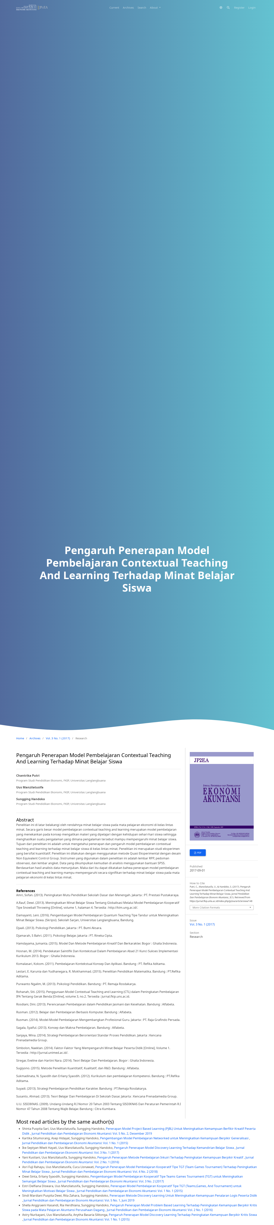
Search (142, 7)
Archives (128, 7)
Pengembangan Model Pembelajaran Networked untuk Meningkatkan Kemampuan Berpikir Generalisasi (174, 1138)
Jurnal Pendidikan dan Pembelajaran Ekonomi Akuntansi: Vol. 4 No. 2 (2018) (105, 1172)
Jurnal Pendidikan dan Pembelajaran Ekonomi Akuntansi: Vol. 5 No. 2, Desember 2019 (92, 1133)
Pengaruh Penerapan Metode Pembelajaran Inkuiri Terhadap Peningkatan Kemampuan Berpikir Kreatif (170, 1157)
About (154, 7)
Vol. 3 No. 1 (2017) (58, 738)
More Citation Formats (206, 907)
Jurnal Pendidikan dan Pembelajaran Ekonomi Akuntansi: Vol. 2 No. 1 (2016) (160, 1210)
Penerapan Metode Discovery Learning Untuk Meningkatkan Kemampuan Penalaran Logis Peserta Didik (183, 1195)
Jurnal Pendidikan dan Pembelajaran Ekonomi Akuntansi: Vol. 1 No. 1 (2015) (75, 1143)
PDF (199, 852)
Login (252, 7)
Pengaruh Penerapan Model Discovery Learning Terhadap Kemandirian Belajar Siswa (174, 1148)
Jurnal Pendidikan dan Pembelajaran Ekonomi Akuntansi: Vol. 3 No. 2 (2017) (111, 1181)
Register (239, 7)
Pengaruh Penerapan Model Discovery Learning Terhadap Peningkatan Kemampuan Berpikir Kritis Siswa (183, 1215)
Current (114, 7)
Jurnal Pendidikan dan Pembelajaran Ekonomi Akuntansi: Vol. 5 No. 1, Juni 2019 (79, 1200)
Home (20, 738)
